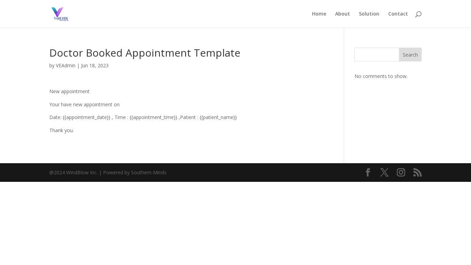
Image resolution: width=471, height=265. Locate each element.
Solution (369, 14)
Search (410, 54)
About (342, 14)
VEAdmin (66, 65)
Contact (398, 14)
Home (319, 14)
